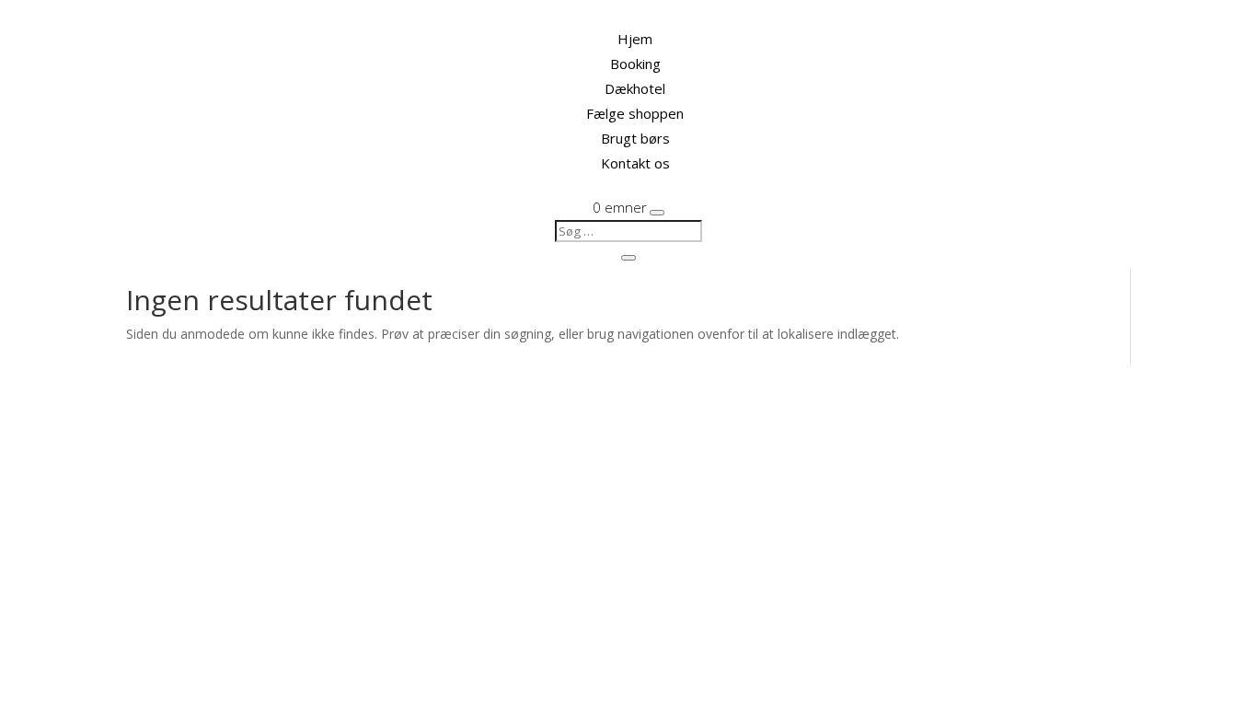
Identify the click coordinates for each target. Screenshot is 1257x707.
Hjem (634, 38)
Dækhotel (635, 88)
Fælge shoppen (635, 113)
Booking (635, 63)
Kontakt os (635, 163)
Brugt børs (635, 138)
